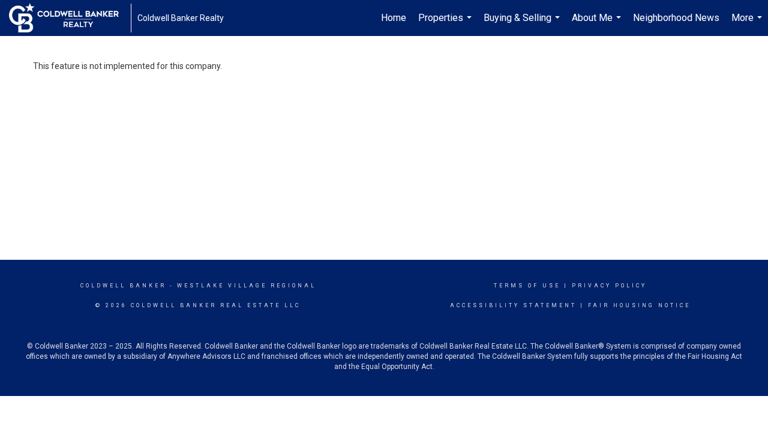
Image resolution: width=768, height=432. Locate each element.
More (748, 24)
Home (393, 17)
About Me (598, 24)
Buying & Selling (523, 24)
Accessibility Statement (513, 305)
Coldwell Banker (123, 286)
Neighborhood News (676, 17)
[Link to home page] (70, 18)
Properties (446, 24)
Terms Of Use (527, 286)
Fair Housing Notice (639, 305)
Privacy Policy (609, 286)
